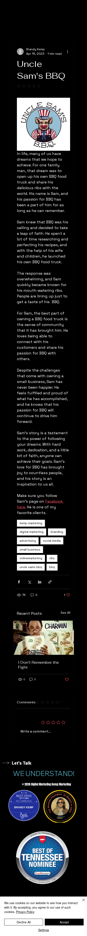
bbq (52, 567)
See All (65, 613)
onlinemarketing (31, 558)
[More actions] (67, 51)
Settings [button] (43, 930)
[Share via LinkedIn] (40, 582)
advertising (28, 541)
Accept (64, 922)
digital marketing (32, 532)
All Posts (19, 27)
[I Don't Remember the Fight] (43, 638)
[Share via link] (50, 582)
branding (57, 532)
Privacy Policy (25, 912)
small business (30, 549)
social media (52, 541)
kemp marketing (31, 523)
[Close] (81, 902)
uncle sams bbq (31, 567)
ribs (52, 558)
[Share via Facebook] (19, 582)
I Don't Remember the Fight (38, 665)
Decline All (24, 922)
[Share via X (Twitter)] (29, 582)
